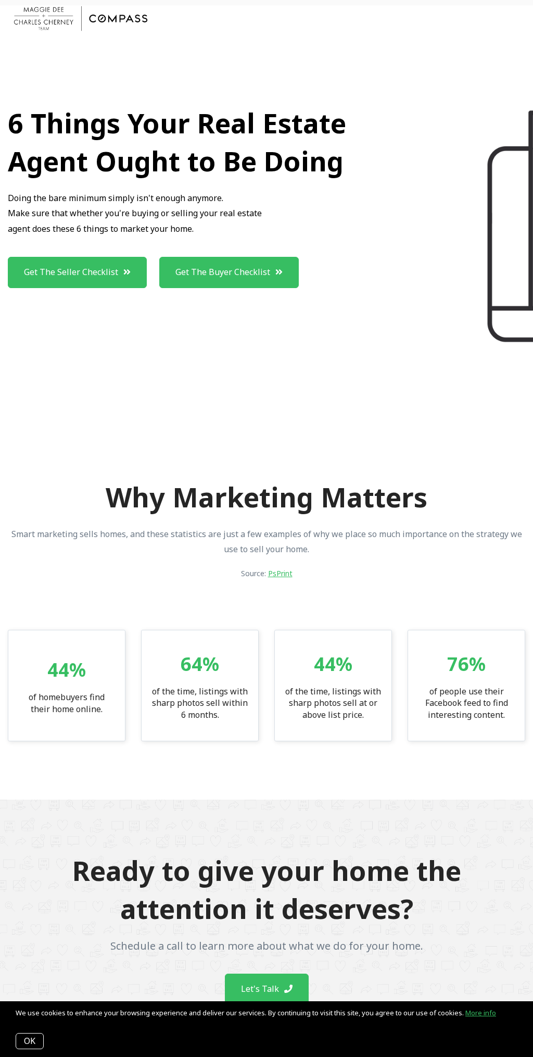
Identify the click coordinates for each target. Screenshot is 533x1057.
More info (480, 1012)
